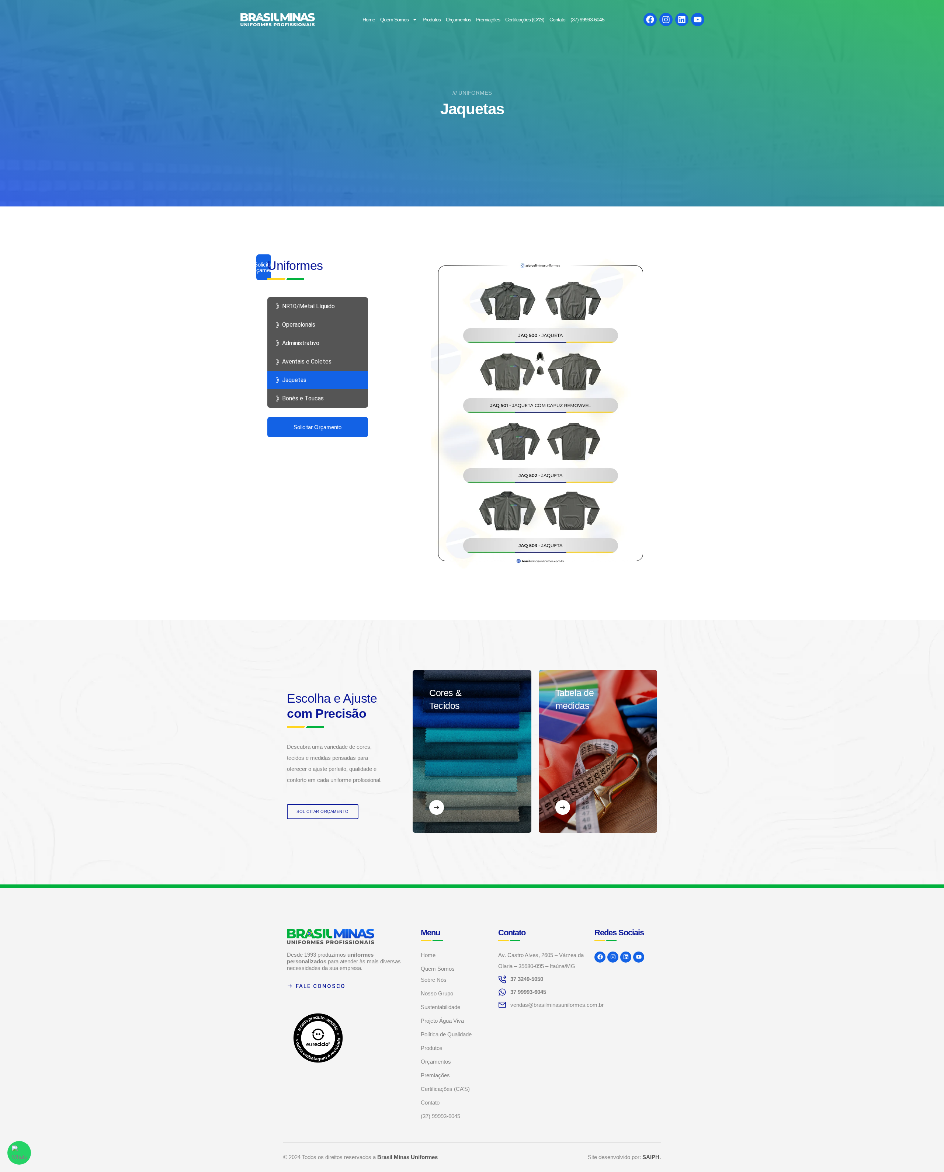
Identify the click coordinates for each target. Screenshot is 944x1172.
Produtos (432, 19)
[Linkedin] (681, 19)
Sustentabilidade (440, 1007)
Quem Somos (394, 19)
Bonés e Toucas (303, 398)
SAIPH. (651, 1157)
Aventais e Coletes (307, 361)
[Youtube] (697, 19)
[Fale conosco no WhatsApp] (19, 1153)
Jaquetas (294, 379)
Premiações (488, 19)
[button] (322, 811)
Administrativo (300, 343)
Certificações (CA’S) (524, 19)
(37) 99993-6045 (587, 19)
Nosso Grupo (437, 993)
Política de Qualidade (446, 1034)
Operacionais (298, 324)
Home (368, 19)
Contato (557, 19)
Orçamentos (458, 19)
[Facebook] (650, 19)
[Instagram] (666, 19)
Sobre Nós (434, 980)
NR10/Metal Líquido (308, 306)
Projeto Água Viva (442, 1021)
